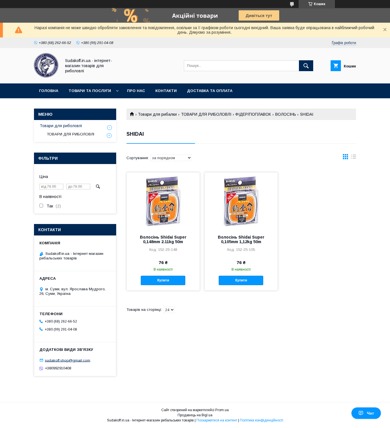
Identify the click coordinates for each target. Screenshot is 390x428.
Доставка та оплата (209, 91)
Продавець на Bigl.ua (195, 415)
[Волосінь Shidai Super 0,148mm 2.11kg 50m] (163, 201)
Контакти (166, 91)
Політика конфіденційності (261, 420)
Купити (163, 280)
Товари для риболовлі (61, 125)
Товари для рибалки (157, 114)
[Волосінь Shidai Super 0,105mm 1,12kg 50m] (241, 201)
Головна (48, 91)
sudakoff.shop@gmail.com (67, 360)
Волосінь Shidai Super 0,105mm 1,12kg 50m (241, 239)
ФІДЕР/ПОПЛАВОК (253, 114)
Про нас (136, 91)
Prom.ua (222, 410)
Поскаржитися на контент (216, 420)
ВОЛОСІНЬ (285, 114)
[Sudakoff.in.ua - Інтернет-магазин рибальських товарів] (46, 76)
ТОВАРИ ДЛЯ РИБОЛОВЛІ (206, 114)
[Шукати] (306, 65)
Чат (370, 413)
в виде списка (353, 158)
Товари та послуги (90, 91)
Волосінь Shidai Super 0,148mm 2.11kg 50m (163, 239)
